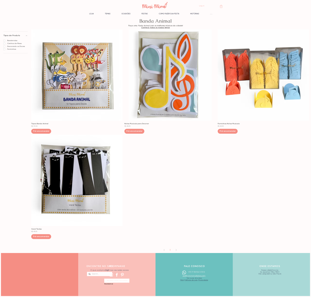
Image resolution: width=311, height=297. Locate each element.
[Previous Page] (164, 250)
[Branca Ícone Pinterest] (122, 274)
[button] (221, 6)
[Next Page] (176, 250)
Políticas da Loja (190, 280)
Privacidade (203, 280)
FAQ (182, 280)
